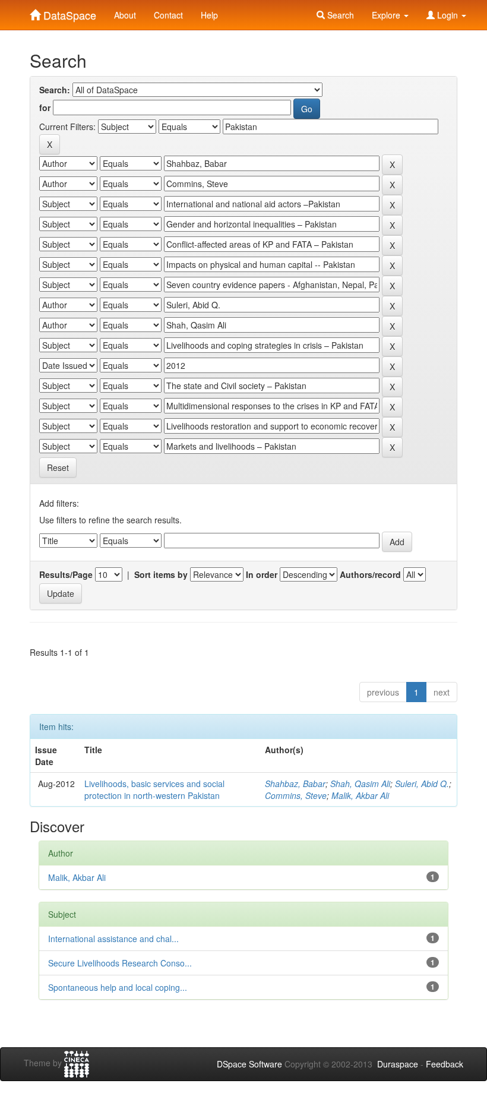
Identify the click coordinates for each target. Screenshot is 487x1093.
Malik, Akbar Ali (360, 795)
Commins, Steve (296, 795)
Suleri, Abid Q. (422, 783)
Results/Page (66, 574)
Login (447, 15)
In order (261, 574)
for (44, 107)
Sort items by (161, 574)
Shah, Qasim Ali (360, 783)
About (125, 15)
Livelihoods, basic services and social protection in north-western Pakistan (154, 789)
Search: (54, 90)
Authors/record (370, 574)
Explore (387, 15)
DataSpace (68, 12)
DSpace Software (249, 1064)
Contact (168, 15)
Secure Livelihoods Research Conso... (120, 963)
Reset (58, 467)
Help (209, 15)
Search (339, 15)
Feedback (444, 1064)
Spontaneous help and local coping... (117, 987)
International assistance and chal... (113, 938)
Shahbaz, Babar (295, 783)
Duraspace (397, 1064)
